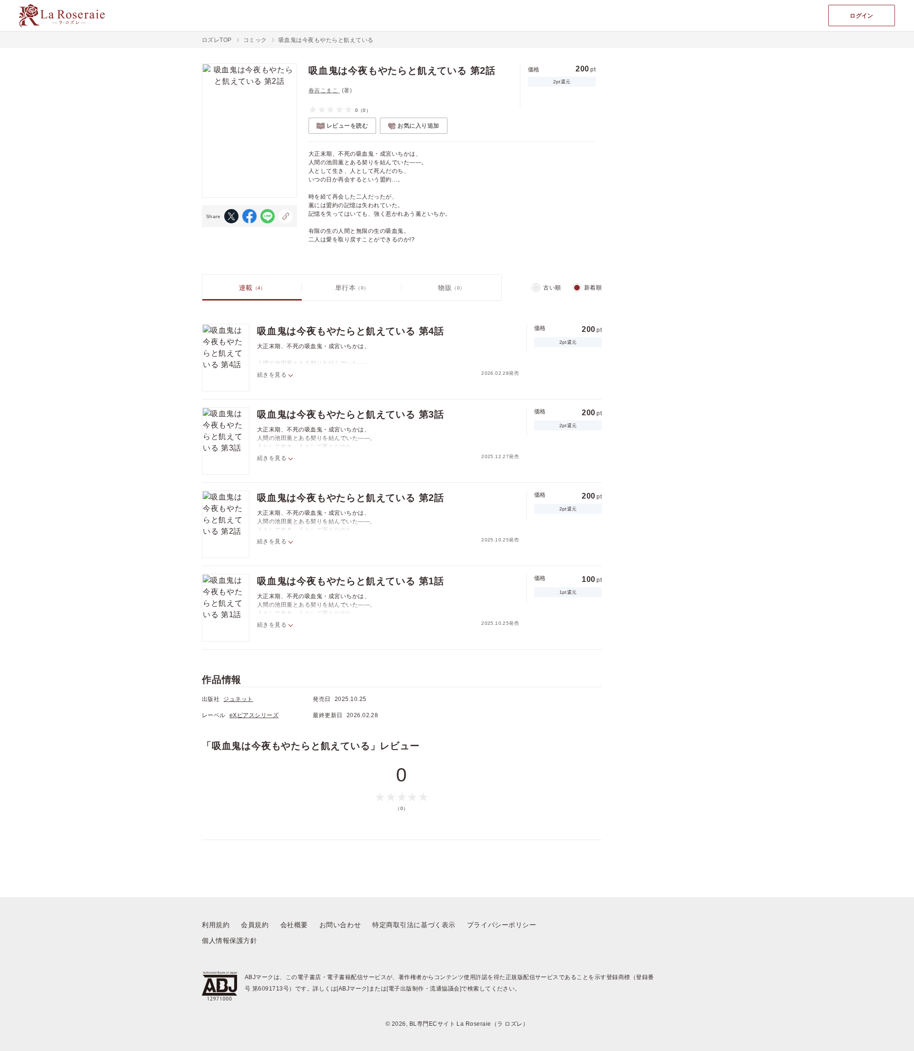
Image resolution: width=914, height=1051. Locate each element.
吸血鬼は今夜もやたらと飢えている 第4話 (350, 331)
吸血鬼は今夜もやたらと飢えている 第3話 (350, 414)
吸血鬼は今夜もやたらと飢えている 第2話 (350, 497)
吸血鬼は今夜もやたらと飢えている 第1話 (350, 581)
